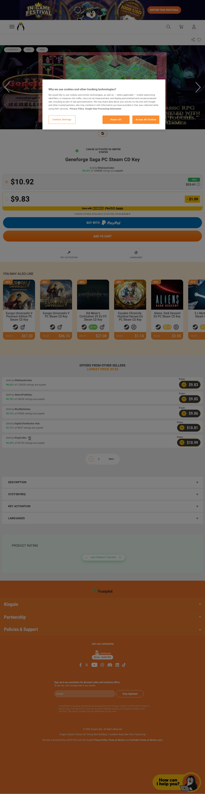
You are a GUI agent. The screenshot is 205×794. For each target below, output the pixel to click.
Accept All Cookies (146, 119)
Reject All (116, 119)
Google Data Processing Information (103, 108)
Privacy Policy (77, 108)
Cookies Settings (61, 119)
